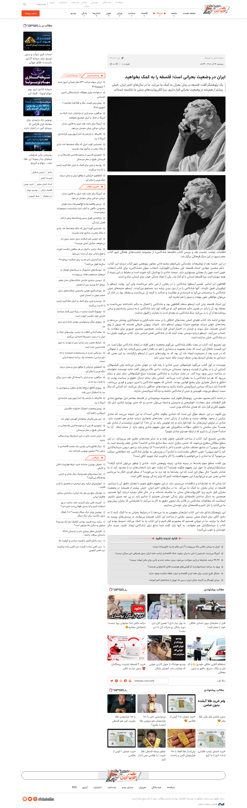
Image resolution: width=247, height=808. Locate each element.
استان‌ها (96, 13)
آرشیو (52, 2)
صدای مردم (85, 4)
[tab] (95, 75)
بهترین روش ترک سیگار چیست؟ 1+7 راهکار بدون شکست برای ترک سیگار (83, 514)
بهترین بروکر (32, 190)
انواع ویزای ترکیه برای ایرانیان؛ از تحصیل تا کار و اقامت (80, 485)
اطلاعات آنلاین (216, 9)
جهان (108, 13)
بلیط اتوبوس (34, 196)
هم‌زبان (94, 2)
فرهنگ (159, 13)
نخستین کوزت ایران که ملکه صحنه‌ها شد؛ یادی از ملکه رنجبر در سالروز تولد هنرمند (81, 146)
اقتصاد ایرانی (46, 190)
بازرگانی (95, 457)
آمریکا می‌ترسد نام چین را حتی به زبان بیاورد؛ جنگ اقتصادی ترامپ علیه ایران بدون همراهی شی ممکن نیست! (167, 553)
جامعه (174, 13)
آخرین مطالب (92, 186)
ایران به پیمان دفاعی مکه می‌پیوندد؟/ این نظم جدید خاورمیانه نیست (186, 547)
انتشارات (63, 2)
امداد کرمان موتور (44, 184)
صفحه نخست (189, 13)
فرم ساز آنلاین (46, 178)
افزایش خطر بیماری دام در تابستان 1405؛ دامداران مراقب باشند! (84, 533)
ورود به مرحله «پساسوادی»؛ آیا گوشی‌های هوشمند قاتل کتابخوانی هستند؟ (184, 567)
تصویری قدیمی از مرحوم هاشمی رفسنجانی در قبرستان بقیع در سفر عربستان (81, 157)
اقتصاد (144, 13)
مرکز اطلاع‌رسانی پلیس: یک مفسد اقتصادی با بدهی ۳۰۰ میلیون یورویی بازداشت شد (81, 448)
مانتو (50, 172)
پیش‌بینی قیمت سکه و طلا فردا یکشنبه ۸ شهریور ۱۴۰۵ (83, 105)
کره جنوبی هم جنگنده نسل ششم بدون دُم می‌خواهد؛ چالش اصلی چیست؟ (83, 241)
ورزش (119, 13)
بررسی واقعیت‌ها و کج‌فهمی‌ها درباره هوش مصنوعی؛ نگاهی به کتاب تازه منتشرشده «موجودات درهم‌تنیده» (81, 208)
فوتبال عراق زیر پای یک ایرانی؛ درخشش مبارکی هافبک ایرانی (81, 495)
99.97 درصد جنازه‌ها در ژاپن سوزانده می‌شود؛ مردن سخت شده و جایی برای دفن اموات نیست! (175, 560)
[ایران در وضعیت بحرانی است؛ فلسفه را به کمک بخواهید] (166, 134)
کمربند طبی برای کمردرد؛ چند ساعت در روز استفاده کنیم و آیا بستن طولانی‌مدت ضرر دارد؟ (83, 504)
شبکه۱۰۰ (119, 2)
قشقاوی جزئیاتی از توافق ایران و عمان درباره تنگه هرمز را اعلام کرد (82, 178)
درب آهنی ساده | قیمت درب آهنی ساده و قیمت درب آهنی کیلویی (81, 548)
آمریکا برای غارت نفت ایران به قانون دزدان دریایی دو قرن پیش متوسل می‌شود (83, 126)
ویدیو (73, 13)
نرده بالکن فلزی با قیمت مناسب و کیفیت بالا (80, 541)
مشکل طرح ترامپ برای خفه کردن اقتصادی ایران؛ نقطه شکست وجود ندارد (184, 573)
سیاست (131, 13)
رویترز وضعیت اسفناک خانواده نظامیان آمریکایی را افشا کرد (84, 411)
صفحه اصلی (218, 58)
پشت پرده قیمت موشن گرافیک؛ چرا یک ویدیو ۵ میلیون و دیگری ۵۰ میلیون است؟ (80, 523)
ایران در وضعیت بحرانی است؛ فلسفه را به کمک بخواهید (175, 77)
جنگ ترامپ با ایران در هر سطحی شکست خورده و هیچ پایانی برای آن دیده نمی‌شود (81, 251)
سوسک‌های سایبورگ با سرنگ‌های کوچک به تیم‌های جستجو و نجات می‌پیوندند (82, 272)
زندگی (84, 13)
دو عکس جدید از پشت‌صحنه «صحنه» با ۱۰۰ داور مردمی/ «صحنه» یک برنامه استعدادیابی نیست (82, 357)
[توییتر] (30, 799)
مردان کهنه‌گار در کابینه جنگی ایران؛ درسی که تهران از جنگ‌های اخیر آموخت (184, 580)
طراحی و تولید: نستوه (208, 804)
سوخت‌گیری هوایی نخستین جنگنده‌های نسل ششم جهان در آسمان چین (81, 293)
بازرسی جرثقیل (38, 172)
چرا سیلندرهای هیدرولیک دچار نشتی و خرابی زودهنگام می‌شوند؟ (82, 476)
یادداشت (75, 2)
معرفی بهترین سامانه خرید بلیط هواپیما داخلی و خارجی (80, 466)
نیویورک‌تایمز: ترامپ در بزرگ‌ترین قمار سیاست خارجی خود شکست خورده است (81, 313)
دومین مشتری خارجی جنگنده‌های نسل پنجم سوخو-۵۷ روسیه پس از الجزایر (82, 282)
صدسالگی (106, 2)
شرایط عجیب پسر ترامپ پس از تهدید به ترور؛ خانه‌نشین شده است (81, 345)
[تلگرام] (25, 799)
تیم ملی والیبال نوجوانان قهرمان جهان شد (81, 419)
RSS (74, 787)
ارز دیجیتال (47, 196)
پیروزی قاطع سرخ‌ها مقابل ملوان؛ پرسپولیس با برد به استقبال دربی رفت (81, 390)
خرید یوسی (29, 184)
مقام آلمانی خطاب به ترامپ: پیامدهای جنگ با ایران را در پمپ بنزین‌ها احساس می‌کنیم (81, 334)
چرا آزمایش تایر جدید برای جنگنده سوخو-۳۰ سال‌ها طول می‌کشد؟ (82, 262)
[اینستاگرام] (35, 799)
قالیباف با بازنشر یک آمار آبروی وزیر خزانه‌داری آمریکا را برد (81, 136)
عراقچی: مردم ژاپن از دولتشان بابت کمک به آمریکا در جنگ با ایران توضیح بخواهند (82, 115)
